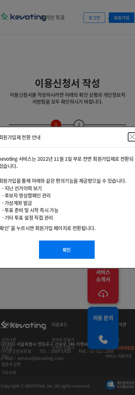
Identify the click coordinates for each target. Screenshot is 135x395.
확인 (67, 249)
